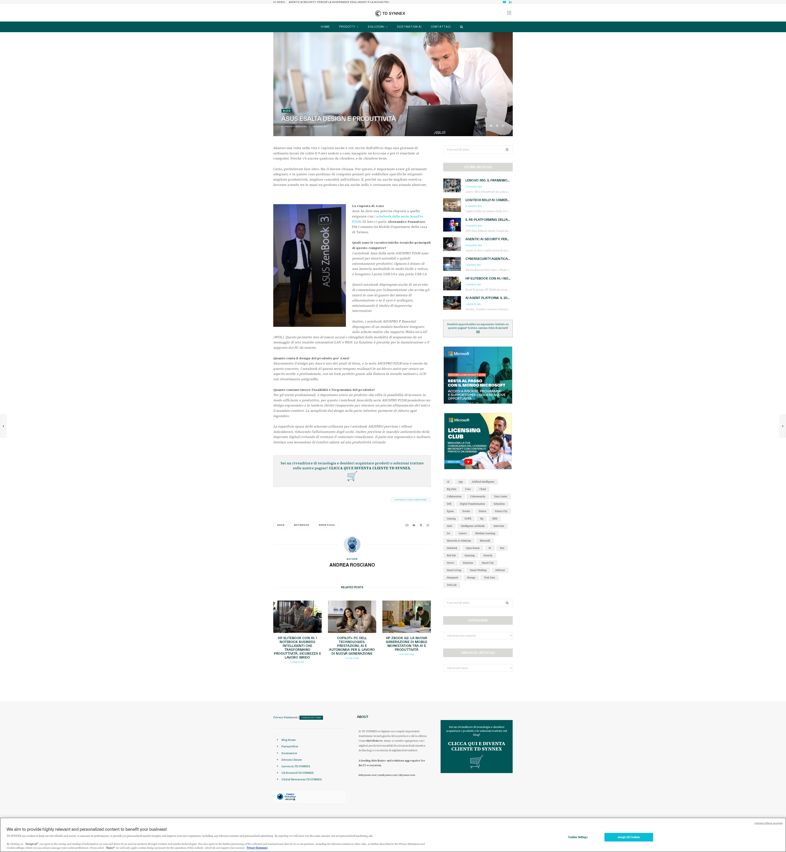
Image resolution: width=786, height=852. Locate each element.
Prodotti (347, 26)
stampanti (452, 577)
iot (448, 533)
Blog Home (288, 740)
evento (466, 511)
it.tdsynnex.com (367, 775)
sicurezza (468, 562)
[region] (393, 835)
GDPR (467, 518)
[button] (509, 12)
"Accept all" (31, 843)
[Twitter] (497, 125)
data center (500, 496)
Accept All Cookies (629, 837)
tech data (489, 577)
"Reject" (109, 847)
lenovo (462, 533)
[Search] (460, 26)
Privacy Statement (285, 717)
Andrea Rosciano (296, 126)
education (499, 503)
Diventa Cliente (291, 760)
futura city (501, 511)
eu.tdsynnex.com (387, 775)
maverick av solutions (459, 540)
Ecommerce (289, 753)
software (500, 570)
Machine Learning (485, 533)
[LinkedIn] (491, 125)
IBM (494, 518)
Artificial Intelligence (483, 481)
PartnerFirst (289, 746)
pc (490, 548)
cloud (483, 489)
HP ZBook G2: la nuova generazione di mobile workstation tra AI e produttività (406, 643)
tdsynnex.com (407, 775)
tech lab (452, 584)
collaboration (454, 496)
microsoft (485, 540)
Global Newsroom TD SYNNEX (301, 779)
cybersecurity (477, 496)
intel (449, 525)
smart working (478, 570)
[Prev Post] (3, 425)
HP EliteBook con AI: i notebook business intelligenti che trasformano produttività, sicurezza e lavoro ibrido (297, 647)
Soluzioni (376, 26)
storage (471, 577)
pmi (502, 548)
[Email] (485, 125)
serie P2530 (327, 525)
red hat (451, 555)
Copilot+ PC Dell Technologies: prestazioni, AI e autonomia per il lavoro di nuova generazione (352, 645)
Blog (286, 111)
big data (451, 489)
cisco (468, 489)
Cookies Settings (311, 718)
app (460, 481)
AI (448, 481)
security (487, 555)
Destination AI (409, 26)
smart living (454, 570)
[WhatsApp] (503, 125)
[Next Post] (782, 425)
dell (449, 503)
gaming (451, 518)
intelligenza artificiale (473, 525)
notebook (301, 525)
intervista (499, 525)
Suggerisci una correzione (410, 499)
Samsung (470, 555)
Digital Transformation (472, 503)
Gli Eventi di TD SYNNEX (297, 773)
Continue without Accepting (768, 823)
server (450, 562)
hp (481, 518)
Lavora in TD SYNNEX (295, 766)
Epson (450, 511)
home (325, 26)
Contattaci (441, 26)
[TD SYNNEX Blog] (390, 13)
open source (473, 548)
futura (482, 511)
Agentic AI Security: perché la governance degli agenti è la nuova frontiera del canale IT (341, 2)
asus (281, 525)
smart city (488, 562)
